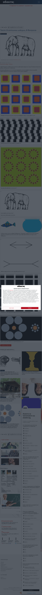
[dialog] (21, 297)
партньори (11, 290)
